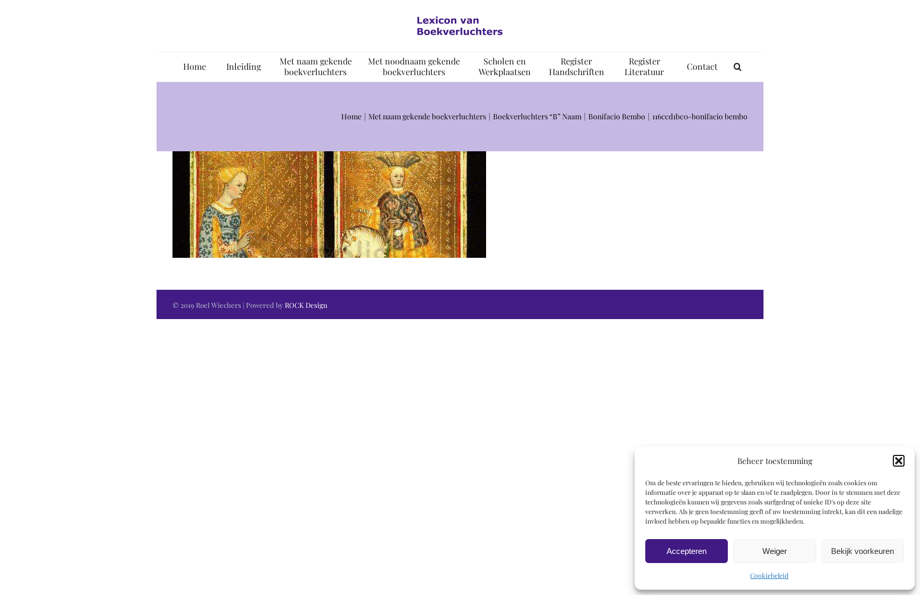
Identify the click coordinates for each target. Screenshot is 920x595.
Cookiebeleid (769, 575)
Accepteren (687, 551)
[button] (898, 460)
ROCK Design (306, 304)
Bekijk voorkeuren (862, 551)
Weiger (774, 551)
